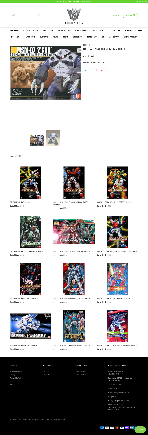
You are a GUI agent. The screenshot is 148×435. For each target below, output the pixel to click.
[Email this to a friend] (107, 70)
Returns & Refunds (16, 378)
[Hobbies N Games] (74, 16)
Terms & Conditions (16, 372)
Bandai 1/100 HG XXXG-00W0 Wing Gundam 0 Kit (74, 326)
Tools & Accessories (95, 37)
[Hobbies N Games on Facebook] (145, 1)
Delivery (12, 375)
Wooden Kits (77, 37)
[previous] (15, 85)
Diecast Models (64, 31)
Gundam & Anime (12, 31)
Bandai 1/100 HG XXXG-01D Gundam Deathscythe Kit (117, 326)
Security (12, 381)
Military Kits (48, 31)
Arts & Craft (114, 37)
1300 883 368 (139, 1)
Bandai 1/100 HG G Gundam (30, 182)
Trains (55, 37)
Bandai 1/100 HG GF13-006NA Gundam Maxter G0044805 (74, 182)
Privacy (12, 384)
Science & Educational (134, 31)
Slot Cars (44, 37)
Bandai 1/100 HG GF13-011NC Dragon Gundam (117, 182)
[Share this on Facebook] (91, 70)
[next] (75, 85)
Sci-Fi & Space (115, 31)
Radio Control (99, 31)
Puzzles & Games (81, 31)
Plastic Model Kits (30, 31)
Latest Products (80, 372)
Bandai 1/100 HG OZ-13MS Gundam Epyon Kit (117, 279)
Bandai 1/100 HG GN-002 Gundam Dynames (30, 231)
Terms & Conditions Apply (83, 1)
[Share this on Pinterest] (96, 70)
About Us (45, 372)
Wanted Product (130, 37)
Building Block (29, 37)
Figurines (15, 37)
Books (65, 37)
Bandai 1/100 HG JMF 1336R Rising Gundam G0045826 (117, 231)
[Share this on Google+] (102, 70)
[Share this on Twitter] (85, 70)
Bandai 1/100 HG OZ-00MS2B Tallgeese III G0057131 (74, 279)
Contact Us (46, 375)
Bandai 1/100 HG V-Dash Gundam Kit (30, 326)
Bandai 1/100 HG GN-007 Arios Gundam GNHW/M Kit (74, 231)
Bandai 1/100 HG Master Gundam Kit (30, 279)
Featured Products (80, 375)
